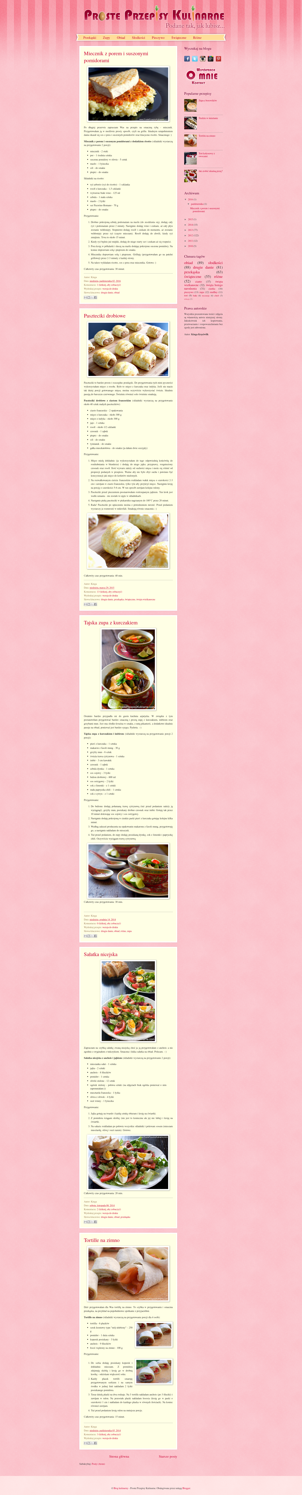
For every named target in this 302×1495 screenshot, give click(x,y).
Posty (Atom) (98, 1463)
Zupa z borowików (208, 100)
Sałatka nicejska (100, 953)
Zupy (106, 37)
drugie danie (107, 292)
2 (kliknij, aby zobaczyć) (109, 1209)
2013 (190, 230)
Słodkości (138, 37)
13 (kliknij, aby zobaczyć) (109, 591)
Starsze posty (168, 1456)
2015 (190, 219)
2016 (190, 199)
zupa (129, 931)
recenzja (206, 295)
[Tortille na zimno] (128, 1300)
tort (186, 295)
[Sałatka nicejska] (128, 1041)
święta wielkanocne (145, 599)
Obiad (121, 37)
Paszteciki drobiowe (104, 315)
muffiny (214, 292)
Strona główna (119, 1456)
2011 (190, 240)
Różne (197, 37)
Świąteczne (178, 37)
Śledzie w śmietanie (208, 118)
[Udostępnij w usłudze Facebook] (95, 297)
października (197, 204)
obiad (117, 292)
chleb (216, 295)
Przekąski (89, 37)
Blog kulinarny (121, 1488)
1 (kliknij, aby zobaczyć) (109, 284)
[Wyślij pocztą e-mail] (85, 297)
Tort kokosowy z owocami (207, 155)
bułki (195, 295)
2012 (190, 235)
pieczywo (188, 292)
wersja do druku (110, 288)
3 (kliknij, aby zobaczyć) (109, 1434)
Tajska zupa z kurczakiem (111, 622)
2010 (190, 246)
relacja (186, 299)
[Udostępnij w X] (92, 297)
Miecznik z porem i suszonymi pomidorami (205, 210)
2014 (190, 224)
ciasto (198, 281)
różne (123, 931)
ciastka (211, 288)
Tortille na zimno (102, 1239)
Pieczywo (158, 37)
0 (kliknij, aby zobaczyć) (109, 923)
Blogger (186, 1488)
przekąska (119, 599)
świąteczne (130, 599)
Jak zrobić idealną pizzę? (211, 171)
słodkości (215, 262)
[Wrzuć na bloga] (89, 297)
